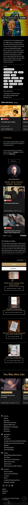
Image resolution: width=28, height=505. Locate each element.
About (6, 453)
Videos (6, 418)
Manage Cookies (9, 482)
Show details (20, 260)
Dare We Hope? (9, 450)
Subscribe (7, 439)
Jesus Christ (15, 78)
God (15, 72)
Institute (4, 489)
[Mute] (20, 18)
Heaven (21, 72)
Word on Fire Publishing (11, 459)
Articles (6, 416)
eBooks (6, 445)
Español (4, 493)
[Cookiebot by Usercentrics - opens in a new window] (20, 236)
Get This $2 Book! (14, 336)
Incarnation (6, 78)
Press (5, 478)
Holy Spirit (6, 75)
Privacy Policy (8, 471)
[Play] (3, 18)
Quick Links (7, 464)
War (11, 87)
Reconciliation (13, 84)
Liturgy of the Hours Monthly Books (15, 441)
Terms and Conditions (11, 474)
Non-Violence (18, 81)
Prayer (5, 84)
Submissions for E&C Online (13, 466)
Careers (6, 476)
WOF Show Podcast (10, 422)
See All (16, 102)
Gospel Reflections (9, 425)
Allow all (14, 264)
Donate (6, 437)
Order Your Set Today (14, 288)
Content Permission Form (12, 480)
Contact (6, 469)
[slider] (24, 17)
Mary (5, 81)
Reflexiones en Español (11, 427)
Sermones (7, 431)
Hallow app (12, 154)
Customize (13, 268)
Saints (5, 87)
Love (21, 78)
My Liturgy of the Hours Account (14, 443)
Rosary (20, 84)
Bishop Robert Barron (14, 21)
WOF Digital (5, 491)
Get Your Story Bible (14, 360)
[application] (14, 17)
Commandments (8, 72)
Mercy (10, 81)
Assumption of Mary (14, 27)
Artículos (6, 429)
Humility (13, 75)
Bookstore (7, 434)
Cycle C (14, 26)
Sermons (14, 9)
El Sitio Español (9, 447)
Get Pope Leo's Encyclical (14, 312)
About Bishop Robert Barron (13, 455)
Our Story (7, 457)
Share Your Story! (9, 462)
